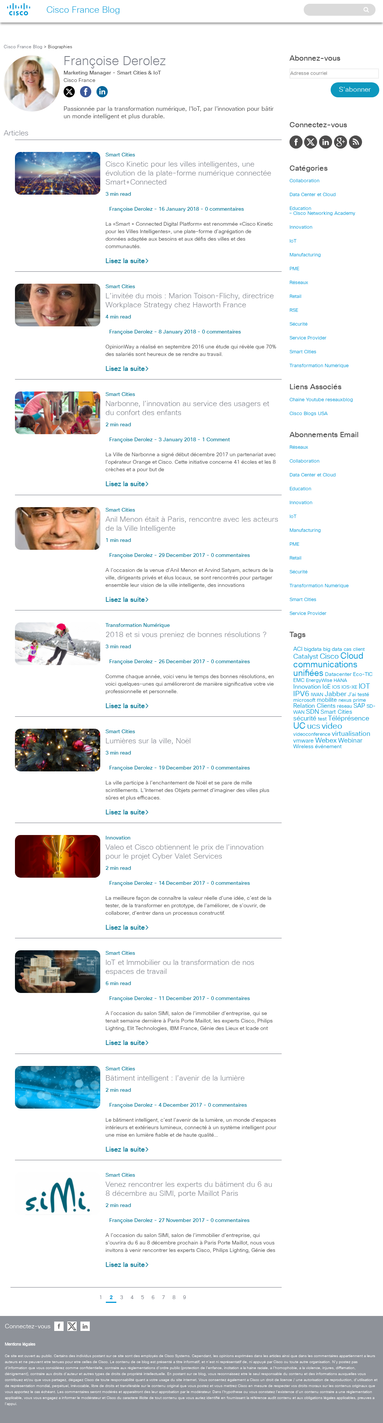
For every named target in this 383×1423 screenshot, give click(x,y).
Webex (326, 740)
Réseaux (298, 282)
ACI (298, 649)
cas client (354, 649)
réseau (344, 706)
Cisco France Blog (23, 47)
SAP (359, 706)
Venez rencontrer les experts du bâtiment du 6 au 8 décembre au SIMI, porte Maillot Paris (188, 1189)
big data (332, 649)
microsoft (304, 700)
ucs (313, 726)
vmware (303, 741)
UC (299, 726)
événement (328, 746)
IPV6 (301, 694)
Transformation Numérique (137, 625)
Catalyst (305, 656)
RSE (293, 310)
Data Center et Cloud (312, 194)
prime (359, 700)
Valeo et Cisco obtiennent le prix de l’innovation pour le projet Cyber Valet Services (184, 852)
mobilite (327, 700)
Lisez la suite (125, 261)
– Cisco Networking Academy (322, 213)
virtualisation (351, 734)
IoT (293, 241)
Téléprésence (348, 718)
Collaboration (304, 181)
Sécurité (298, 324)
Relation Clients (314, 706)
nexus (345, 700)
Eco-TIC (363, 674)
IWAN (317, 694)
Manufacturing (305, 255)
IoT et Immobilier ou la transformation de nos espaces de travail (179, 967)
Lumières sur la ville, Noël (148, 741)
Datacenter (338, 674)
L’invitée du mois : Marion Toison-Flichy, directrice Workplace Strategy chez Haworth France (189, 300)
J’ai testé (358, 694)
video (332, 726)
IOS (336, 687)
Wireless (303, 746)
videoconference (311, 734)
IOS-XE (349, 687)
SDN (312, 712)
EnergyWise (319, 680)
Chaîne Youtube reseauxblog (321, 399)
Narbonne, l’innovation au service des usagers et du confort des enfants (187, 408)
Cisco (329, 656)
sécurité (304, 719)
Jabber (335, 694)
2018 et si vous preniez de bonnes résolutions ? (185, 635)
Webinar (350, 741)
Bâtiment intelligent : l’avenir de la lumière (175, 1078)
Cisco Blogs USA (308, 413)
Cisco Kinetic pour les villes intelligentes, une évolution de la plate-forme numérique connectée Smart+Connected (188, 173)
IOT (364, 686)
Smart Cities (120, 155)
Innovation (118, 838)
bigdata (313, 649)
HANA (340, 680)
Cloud (352, 656)
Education (300, 208)
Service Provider (308, 338)
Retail (295, 296)
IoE (326, 687)
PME (294, 268)
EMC (298, 680)
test (322, 719)
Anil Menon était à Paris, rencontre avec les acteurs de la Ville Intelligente (191, 524)
